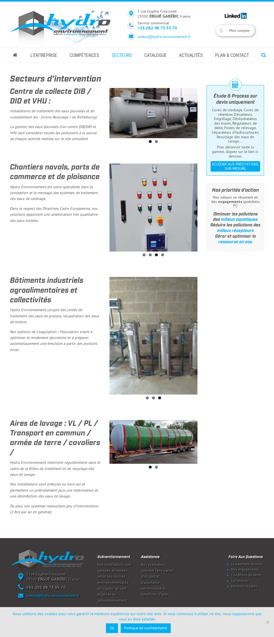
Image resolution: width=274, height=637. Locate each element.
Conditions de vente (246, 575)
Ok (112, 628)
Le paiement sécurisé (247, 564)
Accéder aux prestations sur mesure (235, 166)
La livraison (240, 580)
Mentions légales (244, 586)
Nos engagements (245, 569)
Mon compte (239, 30)
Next (205, 112)
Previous (101, 112)
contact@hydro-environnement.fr (164, 36)
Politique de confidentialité (145, 628)
